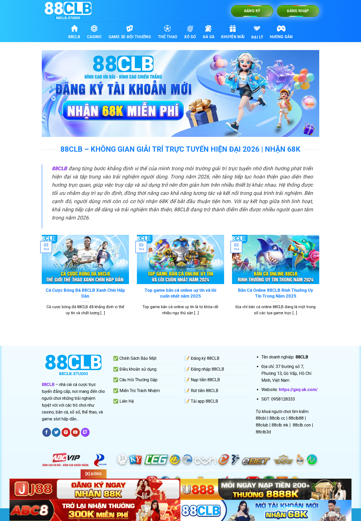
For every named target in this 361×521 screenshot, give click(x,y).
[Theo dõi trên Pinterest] (66, 432)
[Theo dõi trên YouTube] (75, 432)
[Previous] (41, 281)
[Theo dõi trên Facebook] (46, 432)
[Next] (320, 281)
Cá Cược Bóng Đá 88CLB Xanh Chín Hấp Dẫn (85, 293)
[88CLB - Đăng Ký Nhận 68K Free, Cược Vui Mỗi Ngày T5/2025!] (68, 10)
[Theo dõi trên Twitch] (85, 432)
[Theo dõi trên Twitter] (56, 432)
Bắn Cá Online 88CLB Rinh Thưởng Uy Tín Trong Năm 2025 (275, 293)
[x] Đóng (93, 474)
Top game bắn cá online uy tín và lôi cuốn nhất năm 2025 (180, 293)
